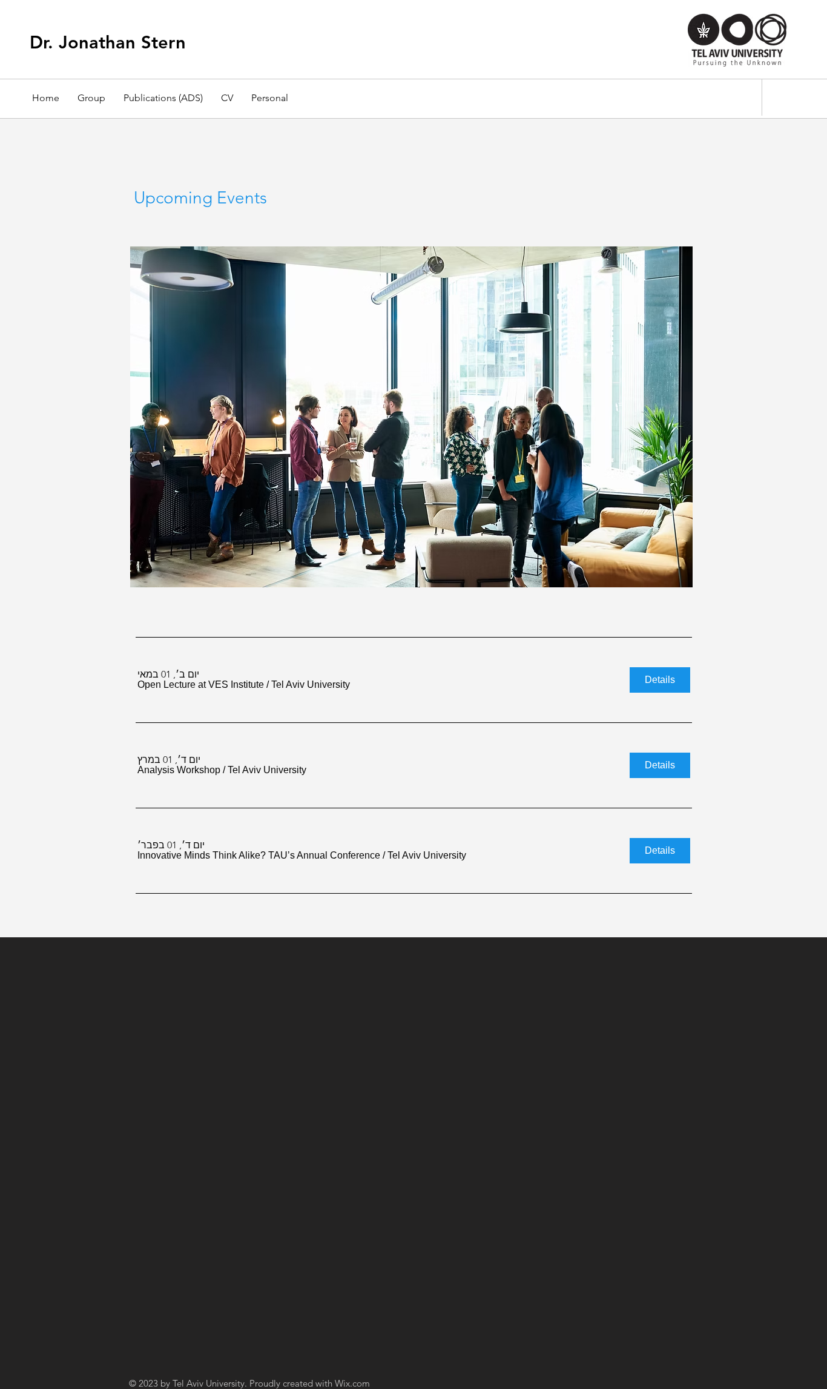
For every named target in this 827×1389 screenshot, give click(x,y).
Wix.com (352, 1383)
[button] (200, 684)
